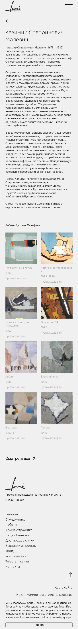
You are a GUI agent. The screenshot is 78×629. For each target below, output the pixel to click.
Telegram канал (17, 561)
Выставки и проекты (20, 546)
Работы (11, 525)
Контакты (12, 567)
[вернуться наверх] (71, 574)
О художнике (15, 519)
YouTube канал (16, 556)
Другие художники (19, 540)
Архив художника (18, 530)
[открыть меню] (69, 6)
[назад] (7, 21)
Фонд (9, 551)
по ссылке (54, 207)
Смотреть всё (17, 458)
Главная (11, 514)
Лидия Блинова (17, 535)
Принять (39, 624)
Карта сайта (64, 587)
